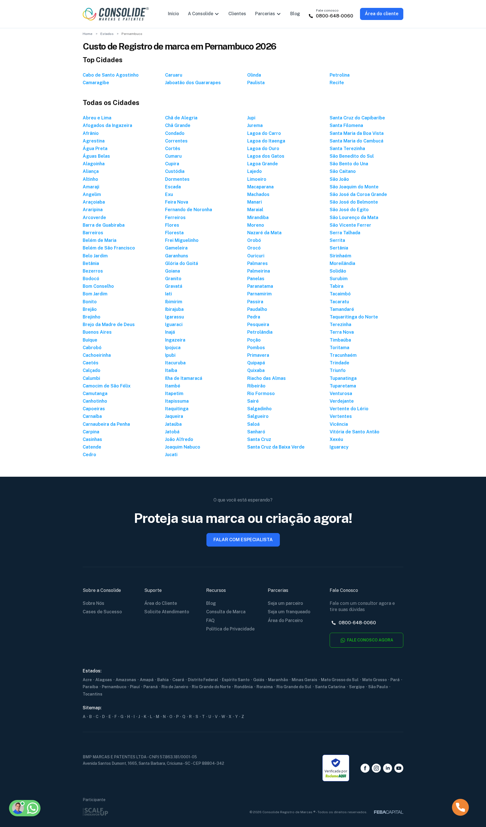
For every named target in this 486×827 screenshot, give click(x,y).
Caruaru (173, 75)
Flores (172, 225)
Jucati (171, 454)
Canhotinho (95, 401)
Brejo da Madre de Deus (109, 324)
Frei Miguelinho (182, 240)
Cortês (172, 148)
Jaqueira (174, 416)
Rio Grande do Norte (211, 687)
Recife (337, 82)
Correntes (176, 141)
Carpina (91, 431)
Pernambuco (114, 687)
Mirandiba (258, 217)
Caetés (90, 362)
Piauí (135, 687)
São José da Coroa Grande (358, 194)
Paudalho (257, 309)
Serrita (337, 240)
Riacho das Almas (266, 378)
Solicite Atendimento (166, 611)
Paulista (256, 82)
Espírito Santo (235, 679)
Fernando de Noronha (188, 209)
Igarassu (174, 317)
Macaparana (260, 187)
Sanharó (256, 431)
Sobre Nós (93, 603)
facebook (365, 768)
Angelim (92, 194)
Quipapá (256, 362)
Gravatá (173, 286)
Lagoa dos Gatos (265, 156)
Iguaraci (174, 324)
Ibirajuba (174, 309)
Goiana (172, 271)
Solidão (338, 271)
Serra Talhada (345, 232)
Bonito (90, 301)
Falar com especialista (243, 539)
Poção (254, 340)
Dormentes (177, 179)
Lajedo (254, 171)
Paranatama (260, 286)
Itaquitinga (176, 408)
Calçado (91, 370)
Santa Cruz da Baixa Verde (276, 447)
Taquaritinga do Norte (354, 317)
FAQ (210, 620)
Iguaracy (339, 447)
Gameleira (176, 248)
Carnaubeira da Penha (106, 424)
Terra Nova (342, 332)
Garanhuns (176, 255)
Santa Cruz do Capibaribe (357, 118)
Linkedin (387, 768)
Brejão (90, 309)
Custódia (174, 171)
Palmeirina (258, 271)
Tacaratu (339, 301)
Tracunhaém (343, 355)
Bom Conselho (98, 286)
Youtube (398, 768)
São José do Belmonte (354, 202)
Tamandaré (342, 309)
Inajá (170, 332)
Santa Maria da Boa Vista (357, 133)
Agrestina (94, 141)
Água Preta (95, 148)
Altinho (90, 179)
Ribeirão (256, 386)
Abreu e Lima (97, 118)
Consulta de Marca (226, 611)
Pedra (253, 317)
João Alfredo (179, 439)
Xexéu (336, 439)
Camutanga (95, 393)
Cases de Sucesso (102, 611)
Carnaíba (92, 416)
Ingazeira (175, 340)
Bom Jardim (95, 294)
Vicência (339, 424)
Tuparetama (343, 386)
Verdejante (342, 401)
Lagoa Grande (262, 163)
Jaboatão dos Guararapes (193, 82)
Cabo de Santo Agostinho (111, 75)
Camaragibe (96, 82)
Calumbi (91, 378)
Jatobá (172, 431)
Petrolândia (260, 332)
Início (173, 13)
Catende (92, 447)
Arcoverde (94, 217)
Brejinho (91, 317)
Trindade (339, 362)
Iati (168, 294)
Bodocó (91, 278)
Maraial (255, 209)
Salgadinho (259, 408)
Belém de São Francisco (109, 248)
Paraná (150, 687)
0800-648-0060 (334, 16)
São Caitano (343, 171)
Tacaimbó (340, 294)
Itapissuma (177, 401)
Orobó (254, 240)
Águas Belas (96, 156)
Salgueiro (258, 416)
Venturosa (341, 393)
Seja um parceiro (285, 603)
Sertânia (339, 248)
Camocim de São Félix (106, 386)
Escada (173, 187)
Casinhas (92, 439)
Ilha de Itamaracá (183, 378)
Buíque (90, 340)
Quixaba (256, 370)
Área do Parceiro (285, 620)
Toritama (339, 347)
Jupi (251, 118)
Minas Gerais (304, 679)
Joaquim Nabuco (182, 447)
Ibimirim (173, 301)
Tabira (336, 286)
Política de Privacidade (230, 629)
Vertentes (341, 416)
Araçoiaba (94, 202)
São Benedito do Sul (352, 156)
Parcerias (265, 13)
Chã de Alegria (181, 118)
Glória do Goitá (181, 263)
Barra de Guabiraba (104, 225)
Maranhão (278, 679)
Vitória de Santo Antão (354, 431)
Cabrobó (92, 347)
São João (339, 179)
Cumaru (173, 156)
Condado (174, 133)
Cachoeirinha (97, 355)
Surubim (339, 278)
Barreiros (93, 232)
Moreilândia (342, 263)
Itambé (172, 386)
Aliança (91, 171)
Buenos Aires (97, 332)
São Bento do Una (349, 163)
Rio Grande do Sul (293, 687)
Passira (255, 301)
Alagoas (103, 679)
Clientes (237, 13)
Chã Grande (177, 125)
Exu (169, 194)
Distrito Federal (203, 679)
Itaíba (171, 370)
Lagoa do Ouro (263, 148)
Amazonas (126, 679)
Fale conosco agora (369, 640)
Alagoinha (94, 163)
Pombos (256, 347)
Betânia (91, 263)
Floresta (174, 232)
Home (88, 34)
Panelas (255, 278)
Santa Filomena (346, 125)
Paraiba (90, 687)
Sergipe (356, 687)
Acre (87, 679)
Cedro (89, 454)
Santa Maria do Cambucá (356, 141)
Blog (295, 13)
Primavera (258, 355)
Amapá (147, 679)
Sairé (253, 401)
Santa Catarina (330, 687)
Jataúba (173, 424)
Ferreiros (175, 217)
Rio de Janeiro (174, 687)
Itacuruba (175, 362)
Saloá (253, 424)
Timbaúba (340, 340)
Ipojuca (173, 347)
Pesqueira (258, 324)
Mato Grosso (374, 679)
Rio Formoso (261, 393)
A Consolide (200, 13)
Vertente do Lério (349, 408)
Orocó (254, 248)
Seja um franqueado (289, 611)
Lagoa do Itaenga (266, 141)
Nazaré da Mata (264, 232)
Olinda (254, 75)
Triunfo (338, 370)
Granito (173, 278)
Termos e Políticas (42, 780)
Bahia (163, 679)
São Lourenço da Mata (354, 217)
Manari (254, 202)
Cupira (172, 163)
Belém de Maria (99, 240)
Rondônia (243, 687)
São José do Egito (349, 209)
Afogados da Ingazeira (107, 125)
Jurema (255, 125)
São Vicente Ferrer (350, 225)
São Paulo (378, 687)
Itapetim (174, 393)
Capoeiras (94, 408)
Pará (395, 679)
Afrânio (91, 133)
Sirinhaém (340, 255)
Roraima (264, 687)
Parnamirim (259, 294)
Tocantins (92, 694)
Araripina (93, 209)
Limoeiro (256, 179)
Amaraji (91, 187)
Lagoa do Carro (264, 133)
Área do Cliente (160, 603)
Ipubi (170, 355)
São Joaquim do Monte (354, 187)
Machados (258, 194)
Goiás (258, 679)
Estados (107, 34)
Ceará (178, 679)
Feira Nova (176, 202)
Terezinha (340, 324)
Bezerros (93, 271)
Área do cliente (382, 13)
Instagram (376, 768)
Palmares (257, 263)
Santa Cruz (259, 439)
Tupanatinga (343, 378)
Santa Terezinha (347, 148)
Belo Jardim (95, 255)
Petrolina (340, 75)
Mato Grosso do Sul (340, 679)
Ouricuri (255, 255)
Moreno (255, 225)
